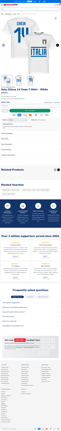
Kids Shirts (44, 379)
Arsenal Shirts (4, 369)
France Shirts (24, 373)
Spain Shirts (24, 383)
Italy (18, 14)
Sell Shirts (3, 407)
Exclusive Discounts (5, 421)
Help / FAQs (4, 397)
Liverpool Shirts (4, 379)
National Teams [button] (25, 364)
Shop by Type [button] (45, 364)
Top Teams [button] (3, 364)
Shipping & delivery (17, 297)
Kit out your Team (46, 367)
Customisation (30, 297)
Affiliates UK (4, 411)
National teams (8, 14)
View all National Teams (27, 385)
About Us (3, 391)
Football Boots (45, 371)
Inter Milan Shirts (5, 375)
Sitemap (3, 393)
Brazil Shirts (24, 369)
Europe (14, 14)
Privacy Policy (4, 417)
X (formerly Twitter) (26, 393)
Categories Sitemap (5, 395)
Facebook (23, 391)
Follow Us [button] (23, 389)
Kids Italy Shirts (45, 190)
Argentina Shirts (25, 367)
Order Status (4, 399)
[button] (29, 73)
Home (2, 14)
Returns (3, 401)
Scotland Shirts (25, 381)
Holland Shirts (24, 377)
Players (4, 194)
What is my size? (49, 102)
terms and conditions (28, 347)
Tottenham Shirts (5, 383)
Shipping (3, 403)
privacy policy (19, 347)
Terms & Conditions (5, 419)
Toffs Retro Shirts (46, 381)
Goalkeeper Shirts (46, 377)
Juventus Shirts (4, 377)
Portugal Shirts (24, 379)
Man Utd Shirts (4, 381)
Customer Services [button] (5, 389)
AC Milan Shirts (4, 367)
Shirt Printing (4, 405)
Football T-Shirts (46, 373)
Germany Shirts (25, 375)
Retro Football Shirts (46, 369)
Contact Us (3, 415)
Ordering (3, 413)
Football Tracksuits (46, 375)
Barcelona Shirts (5, 371)
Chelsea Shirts (4, 373)
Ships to (5, 120)
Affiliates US (4, 409)
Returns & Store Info (43, 297)
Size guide (57, 102)
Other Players (11, 194)
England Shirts (24, 371)
